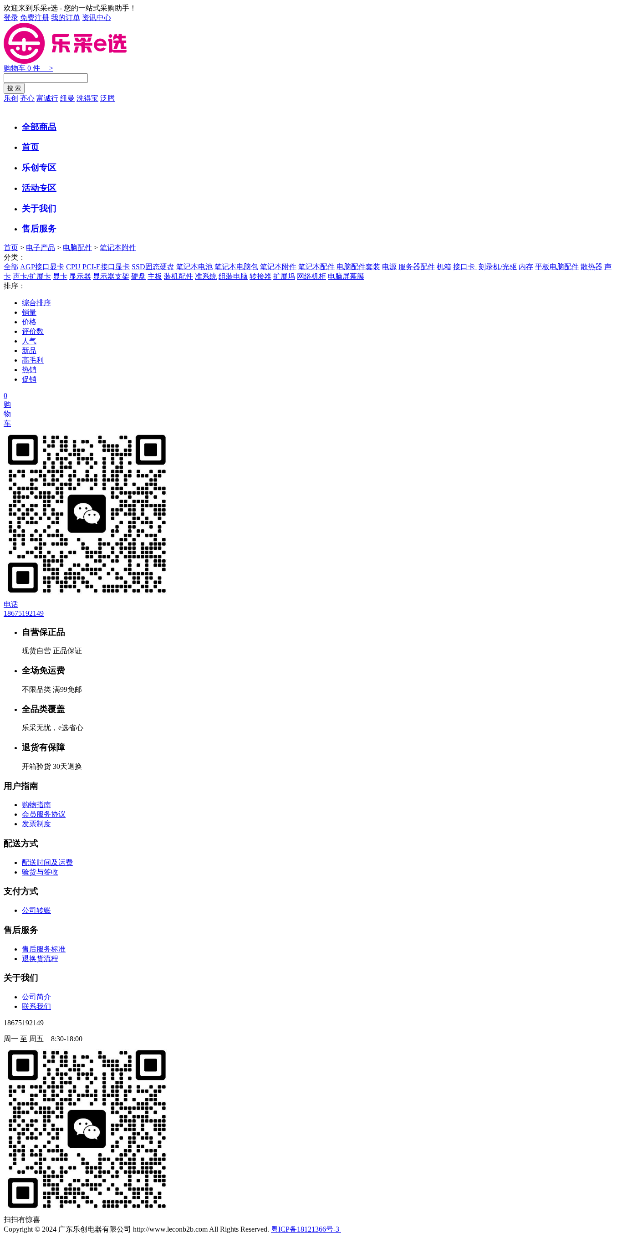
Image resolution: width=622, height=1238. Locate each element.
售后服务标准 (44, 949)
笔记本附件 (118, 247)
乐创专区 (39, 167)
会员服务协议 (44, 814)
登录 (11, 17)
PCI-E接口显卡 (106, 267)
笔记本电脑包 (236, 267)
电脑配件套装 (358, 267)
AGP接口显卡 (42, 267)
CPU (73, 267)
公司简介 (36, 997)
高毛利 (33, 360)
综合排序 (36, 303)
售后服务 (39, 228)
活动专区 (39, 188)
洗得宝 (87, 98)
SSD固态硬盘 (153, 267)
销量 (29, 312)
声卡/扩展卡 (32, 276)
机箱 (444, 267)
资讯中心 (96, 17)
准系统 (206, 276)
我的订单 (65, 17)
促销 (29, 379)
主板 (155, 276)
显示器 (80, 276)
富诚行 (47, 98)
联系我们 (36, 1006)
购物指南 (36, 804)
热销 (29, 369)
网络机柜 (311, 276)
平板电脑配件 (557, 267)
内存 (526, 267)
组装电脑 (233, 276)
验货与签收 (40, 872)
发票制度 (36, 824)
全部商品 (39, 127)
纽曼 (67, 98)
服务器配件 (416, 267)
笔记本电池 (194, 267)
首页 (30, 147)
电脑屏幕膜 (346, 276)
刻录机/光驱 (498, 267)
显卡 (60, 276)
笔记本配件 (316, 267)
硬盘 (138, 276)
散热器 (591, 267)
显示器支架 (111, 276)
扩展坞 (284, 276)
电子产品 (40, 247)
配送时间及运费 (47, 862)
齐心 (27, 98)
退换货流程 (40, 958)
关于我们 (39, 208)
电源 (389, 267)
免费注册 (34, 17)
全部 (11, 267)
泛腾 (107, 98)
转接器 (260, 276)
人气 (29, 341)
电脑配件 (77, 247)
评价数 (33, 331)
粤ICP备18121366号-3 (306, 1229)
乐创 (11, 98)
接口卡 (465, 267)
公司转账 (36, 910)
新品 (29, 350)
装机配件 (178, 276)
